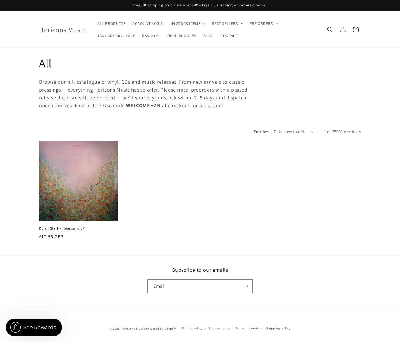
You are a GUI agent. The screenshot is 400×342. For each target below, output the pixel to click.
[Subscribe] (246, 286)
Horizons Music (133, 328)
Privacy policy (219, 328)
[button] (187, 23)
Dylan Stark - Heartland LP (62, 228)
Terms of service (248, 328)
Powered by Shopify (161, 328)
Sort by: (261, 131)
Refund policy (192, 328)
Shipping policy (278, 328)
